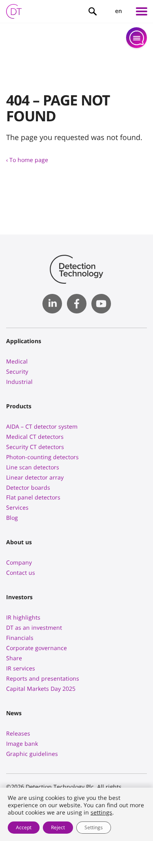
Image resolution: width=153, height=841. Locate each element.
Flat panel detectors (33, 497)
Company (19, 562)
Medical (17, 361)
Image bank (22, 743)
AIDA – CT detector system (42, 426)
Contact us (20, 572)
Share (14, 658)
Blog (12, 517)
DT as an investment (34, 627)
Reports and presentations (42, 678)
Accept (23, 827)
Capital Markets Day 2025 (40, 688)
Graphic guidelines (32, 754)
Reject (58, 827)
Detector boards (28, 487)
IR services (20, 668)
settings (101, 812)
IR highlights (23, 617)
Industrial (19, 381)
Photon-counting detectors (42, 457)
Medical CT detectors (35, 436)
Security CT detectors (35, 447)
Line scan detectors (32, 467)
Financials (19, 638)
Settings (93, 827)
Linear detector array (35, 477)
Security (17, 371)
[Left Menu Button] (141, 11)
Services (17, 507)
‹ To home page (27, 160)
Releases (18, 733)
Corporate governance (36, 648)
